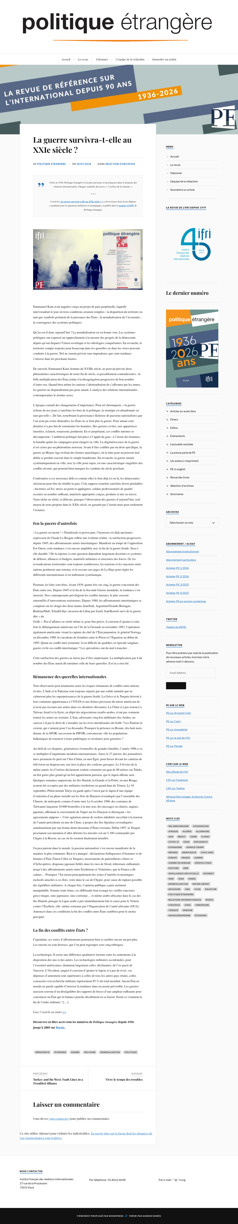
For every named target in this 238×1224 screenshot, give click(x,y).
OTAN (197, 889)
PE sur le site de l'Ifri (178, 737)
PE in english (177, 469)
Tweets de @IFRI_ (176, 627)
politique (131, 1052)
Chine (193, 836)
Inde (186, 868)
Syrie (188, 905)
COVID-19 (173, 842)
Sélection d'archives (120, 164)
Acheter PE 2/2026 (177, 576)
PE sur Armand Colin (178, 712)
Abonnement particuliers (181, 559)
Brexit (182, 836)
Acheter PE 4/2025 (177, 592)
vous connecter (59, 1118)
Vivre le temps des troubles (124, 1079)
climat (205, 836)
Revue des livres (179, 477)
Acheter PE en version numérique (186, 601)
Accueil (66, 59)
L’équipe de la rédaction (130, 59)
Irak (171, 879)
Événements (177, 435)
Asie (170, 836)
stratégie (174, 905)
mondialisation (110, 1052)
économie (60, 1052)
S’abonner (102, 59)
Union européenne (179, 915)
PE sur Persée (174, 746)
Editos (174, 427)
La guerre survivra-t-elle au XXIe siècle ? (82, 144)
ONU (187, 889)
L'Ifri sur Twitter (175, 788)
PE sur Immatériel (176, 729)
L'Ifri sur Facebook (177, 779)
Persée (60, 1027)
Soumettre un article (164, 59)
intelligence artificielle (183, 873)
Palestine (211, 889)
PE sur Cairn (173, 721)
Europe (172, 857)
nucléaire (174, 889)
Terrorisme (202, 905)
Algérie (187, 831)
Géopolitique (203, 863)
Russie (209, 900)
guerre (75, 1052)
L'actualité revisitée (181, 444)
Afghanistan (201, 826)
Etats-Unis (207, 852)
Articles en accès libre (183, 411)
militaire (89, 1052)
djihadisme (175, 847)
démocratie (43, 1052)
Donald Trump (195, 847)
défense (173, 852)
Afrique (173, 831)
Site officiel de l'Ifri (177, 771)
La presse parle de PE (182, 452)
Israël (192, 879)
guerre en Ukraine (179, 863)
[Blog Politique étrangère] (119, 26)
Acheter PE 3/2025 (177, 584)
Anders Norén (152, 1216)
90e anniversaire (178, 826)
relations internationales (184, 900)
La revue (83, 59)
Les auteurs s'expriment (184, 460)
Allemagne (202, 831)
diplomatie (201, 842)
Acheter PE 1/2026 (177, 568)
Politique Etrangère (51, 164)
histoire (173, 868)
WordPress (116, 1216)
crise (186, 842)
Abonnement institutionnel (182, 551)
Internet (208, 873)
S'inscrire (176, 685)
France (186, 857)
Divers (174, 419)
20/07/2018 (84, 164)
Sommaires (176, 494)
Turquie (173, 910)
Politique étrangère (181, 894)
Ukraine (188, 910)
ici (64, 1012)
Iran (181, 879)
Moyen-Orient (201, 884)
